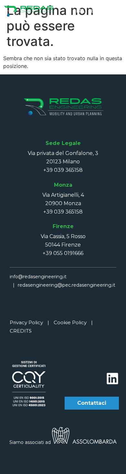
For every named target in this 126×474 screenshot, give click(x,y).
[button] (117, 10)
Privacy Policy (26, 322)
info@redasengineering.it (38, 277)
